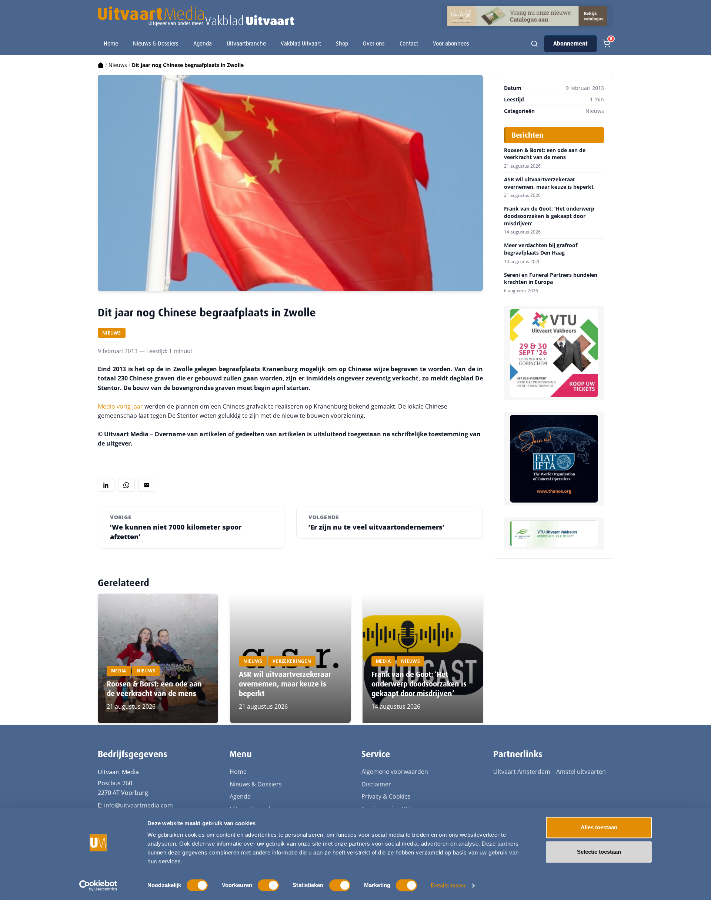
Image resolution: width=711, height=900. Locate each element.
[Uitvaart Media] (196, 16)
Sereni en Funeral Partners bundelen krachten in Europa (550, 278)
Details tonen (448, 885)
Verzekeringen (292, 661)
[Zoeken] (534, 43)
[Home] (101, 65)
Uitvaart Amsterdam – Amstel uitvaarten (549, 772)
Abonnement (570, 43)
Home (111, 43)
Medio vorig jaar (120, 406)
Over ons (374, 43)
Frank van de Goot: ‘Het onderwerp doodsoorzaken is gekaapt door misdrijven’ (419, 683)
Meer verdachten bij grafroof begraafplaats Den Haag (540, 249)
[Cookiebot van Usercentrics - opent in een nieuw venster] (98, 885)
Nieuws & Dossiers (155, 43)
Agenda (202, 43)
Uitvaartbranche (246, 43)
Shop (342, 43)
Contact (409, 43)
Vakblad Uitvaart (301, 43)
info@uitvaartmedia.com (138, 805)
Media (118, 671)
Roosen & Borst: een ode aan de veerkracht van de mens (154, 688)
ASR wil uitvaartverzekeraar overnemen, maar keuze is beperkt (285, 683)
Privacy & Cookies (386, 796)
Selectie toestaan (599, 852)
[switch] (268, 885)
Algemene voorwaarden (394, 772)
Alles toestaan (599, 827)
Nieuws (118, 64)
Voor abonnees (451, 43)
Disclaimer (376, 784)
